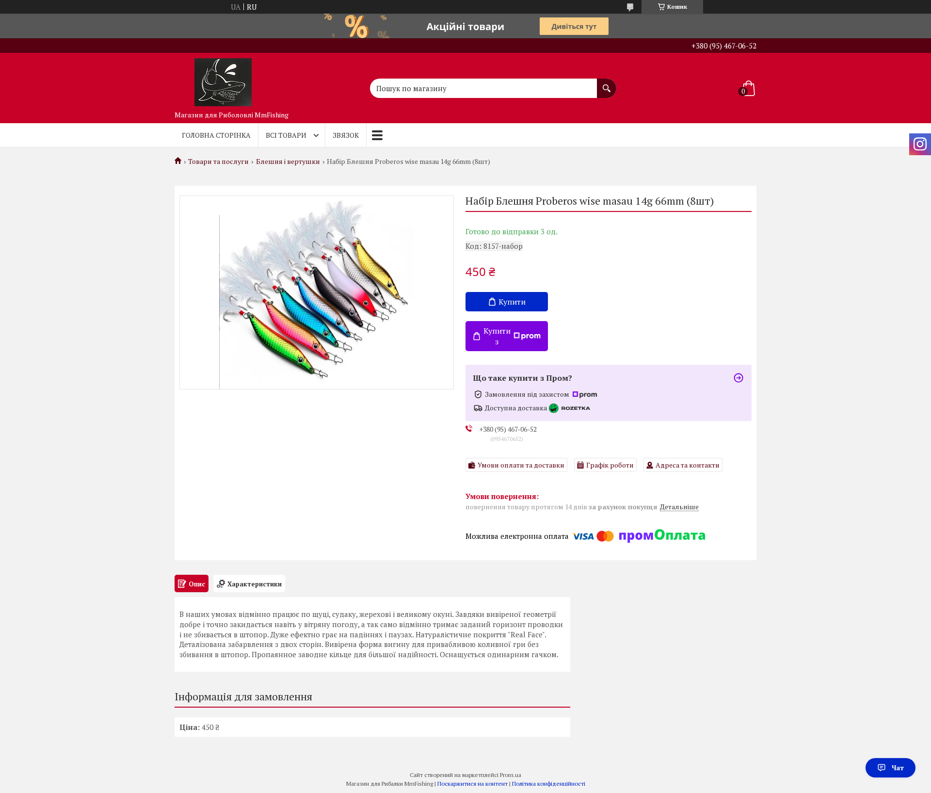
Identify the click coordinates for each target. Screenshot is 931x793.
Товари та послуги (218, 161)
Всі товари (286, 135)
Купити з (497, 336)
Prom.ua (510, 774)
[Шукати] (606, 83)
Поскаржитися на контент (472, 783)
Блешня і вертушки (288, 161)
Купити (512, 301)
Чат (898, 767)
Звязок (346, 135)
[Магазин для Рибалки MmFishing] (223, 79)
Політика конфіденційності (548, 783)
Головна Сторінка (216, 135)
